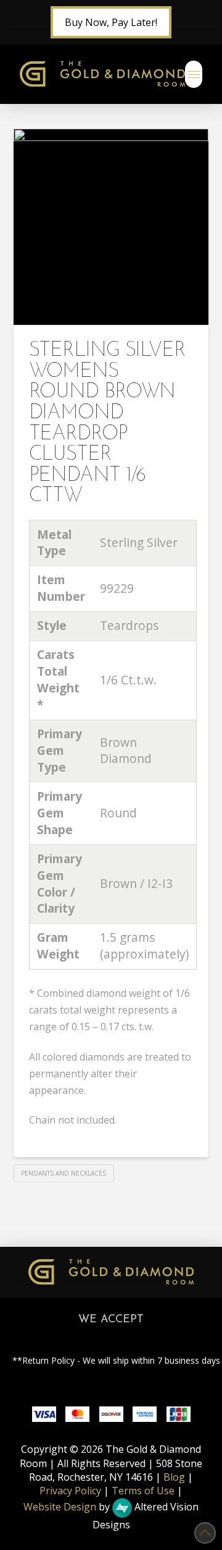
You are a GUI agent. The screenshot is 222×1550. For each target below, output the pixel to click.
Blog (174, 1477)
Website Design (59, 1506)
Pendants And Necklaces (63, 1173)
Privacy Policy (70, 1490)
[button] (193, 74)
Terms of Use (143, 1490)
